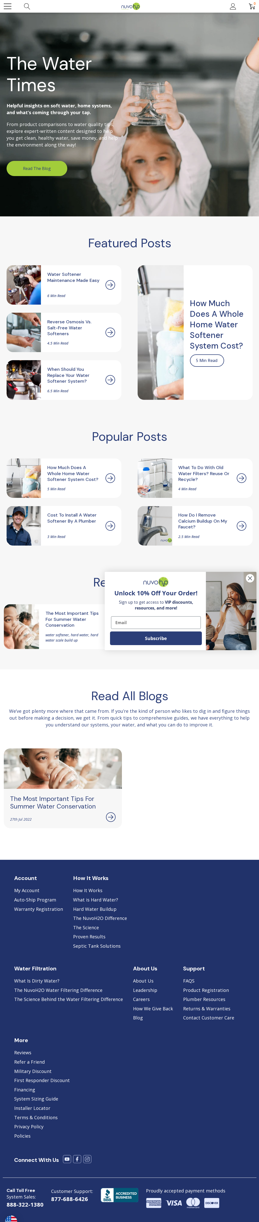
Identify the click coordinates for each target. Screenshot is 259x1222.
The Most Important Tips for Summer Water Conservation (53, 803)
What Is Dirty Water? (36, 981)
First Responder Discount (42, 1080)
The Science (86, 928)
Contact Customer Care (208, 1018)
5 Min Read (207, 360)
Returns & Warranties (206, 1009)
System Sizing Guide (36, 1099)
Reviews (22, 1053)
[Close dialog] (250, 578)
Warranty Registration (38, 909)
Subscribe (156, 638)
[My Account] (233, 6)
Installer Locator (32, 1108)
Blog (138, 1018)
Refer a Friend (29, 1062)
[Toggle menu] (7, 6)
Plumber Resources (204, 999)
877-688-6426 (69, 1199)
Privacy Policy (29, 1127)
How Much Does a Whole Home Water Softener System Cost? (217, 324)
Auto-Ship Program (35, 900)
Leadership (145, 990)
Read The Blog (37, 168)
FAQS (189, 981)
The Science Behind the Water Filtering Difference (68, 999)
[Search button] (27, 6)
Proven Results (89, 937)
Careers (141, 999)
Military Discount (33, 1071)
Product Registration (206, 990)
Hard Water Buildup (95, 909)
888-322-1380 (25, 1204)
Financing (24, 1090)
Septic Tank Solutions (97, 946)
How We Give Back (153, 1009)
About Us (143, 981)
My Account (26, 890)
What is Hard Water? (95, 900)
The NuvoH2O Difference (100, 918)
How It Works (87, 890)
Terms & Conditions (36, 1117)
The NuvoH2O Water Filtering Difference (58, 990)
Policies (22, 1136)
